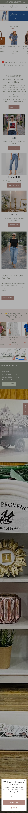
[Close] (24, 780)
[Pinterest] (16, 807)
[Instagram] (14, 807)
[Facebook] (11, 807)
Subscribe (14, 802)
